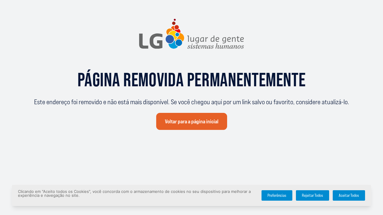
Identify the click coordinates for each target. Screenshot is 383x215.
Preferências (277, 195)
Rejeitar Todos (312, 195)
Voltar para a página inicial (191, 122)
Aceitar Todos (349, 195)
